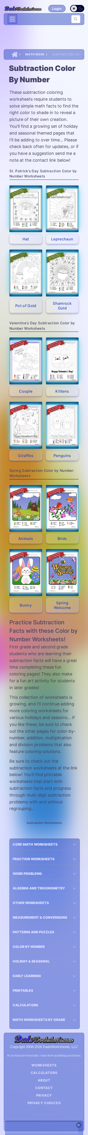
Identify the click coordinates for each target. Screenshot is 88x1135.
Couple (25, 391)
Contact (44, 1088)
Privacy (44, 1095)
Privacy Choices (44, 1103)
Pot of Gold (25, 305)
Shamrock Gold (62, 305)
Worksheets (44, 1065)
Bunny (26, 605)
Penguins (62, 455)
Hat (26, 239)
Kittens (62, 391)
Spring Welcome (62, 605)
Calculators (44, 1073)
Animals (25, 538)
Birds (62, 538)
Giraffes (25, 455)
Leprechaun (62, 239)
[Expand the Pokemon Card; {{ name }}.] (26, 209)
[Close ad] (78, 1125)
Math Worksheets (34, 54)
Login (56, 9)
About (44, 1080)
